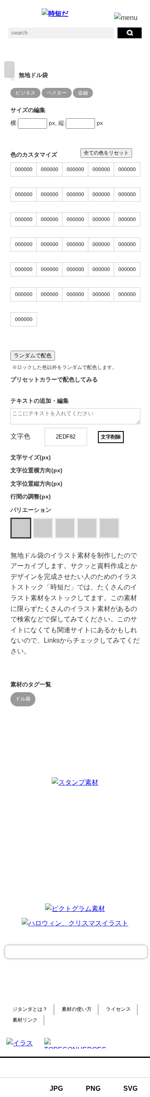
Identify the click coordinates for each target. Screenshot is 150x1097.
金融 (83, 93)
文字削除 (111, 437)
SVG (130, 1088)
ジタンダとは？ (30, 1009)
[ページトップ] (76, 951)
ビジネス (25, 93)
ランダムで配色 (33, 355)
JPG (56, 1088)
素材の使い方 (77, 1009)
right (9, 69)
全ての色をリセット (106, 153)
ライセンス (118, 1009)
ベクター (57, 93)
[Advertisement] (75, 844)
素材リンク (25, 1020)
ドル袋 (22, 699)
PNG (93, 1088)
